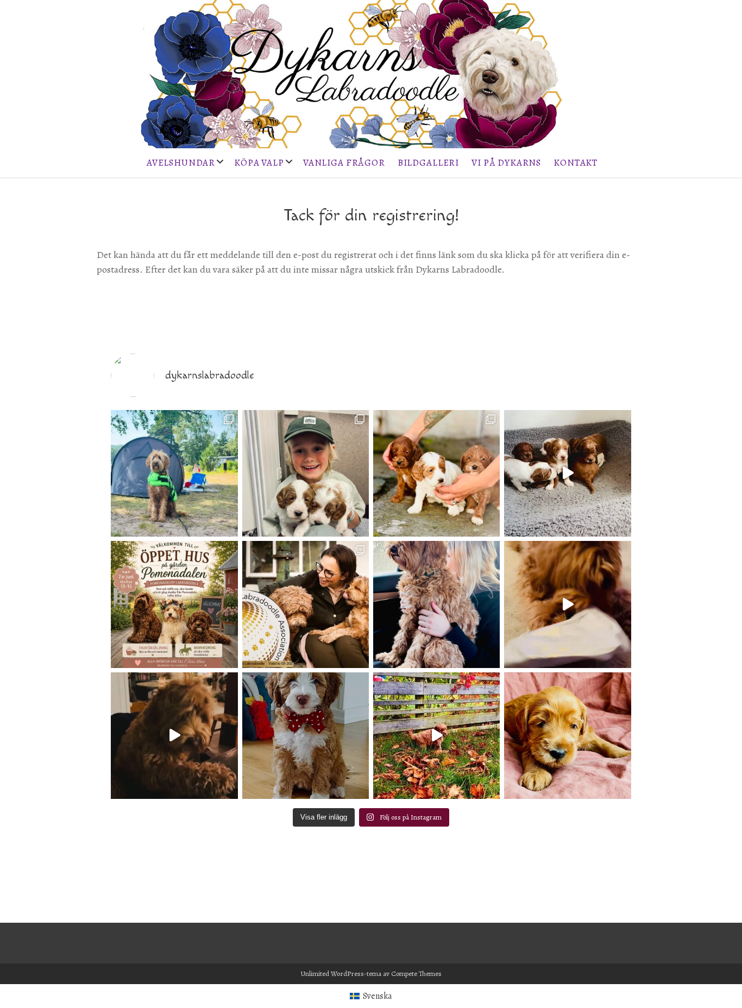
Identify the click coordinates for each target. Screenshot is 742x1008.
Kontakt (576, 162)
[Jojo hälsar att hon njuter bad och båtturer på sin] (174, 473)
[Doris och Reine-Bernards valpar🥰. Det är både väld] (567, 473)
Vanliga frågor (344, 162)
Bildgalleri (428, 162)
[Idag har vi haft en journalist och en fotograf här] (436, 473)
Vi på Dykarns (506, 162)
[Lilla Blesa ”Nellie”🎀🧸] (305, 735)
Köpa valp (259, 162)
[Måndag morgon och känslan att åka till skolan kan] (436, 604)
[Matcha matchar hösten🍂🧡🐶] (436, 735)
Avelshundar (181, 162)
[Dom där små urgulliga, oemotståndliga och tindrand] (567, 735)
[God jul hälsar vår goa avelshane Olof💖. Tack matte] (567, 604)
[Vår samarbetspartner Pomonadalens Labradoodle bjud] (174, 604)
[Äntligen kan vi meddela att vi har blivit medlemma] (305, 604)
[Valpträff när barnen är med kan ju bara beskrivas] (305, 473)
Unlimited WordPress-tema (340, 973)
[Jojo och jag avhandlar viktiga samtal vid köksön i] (174, 735)
